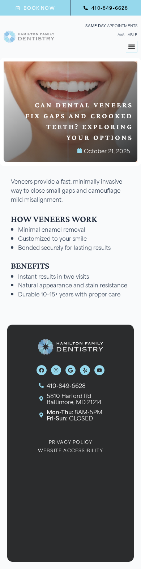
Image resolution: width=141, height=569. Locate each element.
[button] (131, 46)
